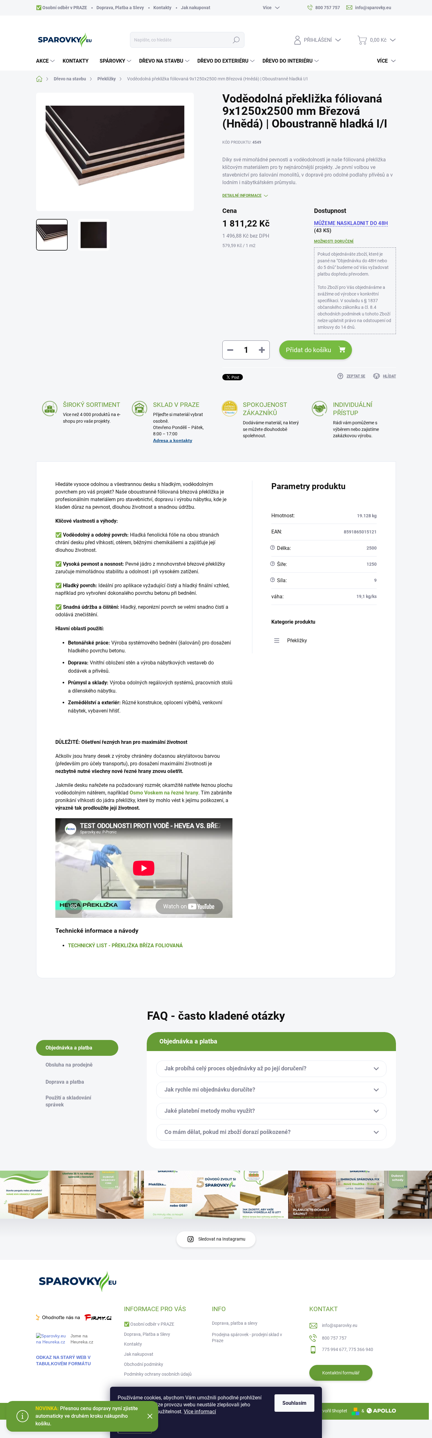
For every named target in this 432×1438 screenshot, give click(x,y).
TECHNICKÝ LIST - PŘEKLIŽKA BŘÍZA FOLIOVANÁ (125, 946)
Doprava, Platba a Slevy (120, 7)
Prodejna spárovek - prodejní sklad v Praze (247, 1337)
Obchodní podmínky (143, 1364)
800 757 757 (334, 1338)
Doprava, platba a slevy (234, 1323)
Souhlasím (294, 1403)
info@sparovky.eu (339, 1325)
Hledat (236, 39)
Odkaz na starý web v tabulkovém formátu (63, 1360)
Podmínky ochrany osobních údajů (158, 1374)
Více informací (200, 1412)
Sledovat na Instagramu (221, 1239)
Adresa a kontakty (172, 440)
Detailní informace (242, 195)
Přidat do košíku (308, 350)
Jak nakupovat (195, 7)
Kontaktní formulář (341, 1372)
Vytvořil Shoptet (331, 1410)
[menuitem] (46, 61)
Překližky (297, 641)
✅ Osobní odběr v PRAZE (61, 7)
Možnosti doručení (334, 241)
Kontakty (162, 7)
